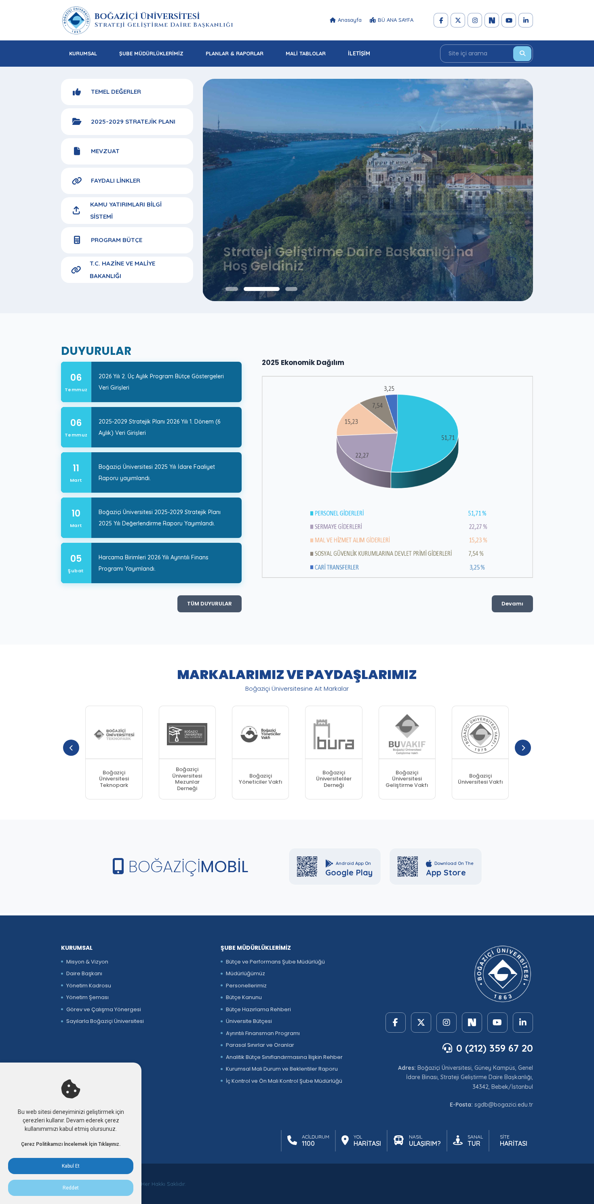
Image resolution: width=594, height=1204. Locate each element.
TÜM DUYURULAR (209, 603)
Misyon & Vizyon (87, 962)
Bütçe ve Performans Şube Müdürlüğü (275, 962)
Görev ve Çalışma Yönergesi (103, 1009)
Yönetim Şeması (87, 997)
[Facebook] (441, 20)
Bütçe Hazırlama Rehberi (258, 1009)
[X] (458, 20)
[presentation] (71, 748)
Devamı (512, 603)
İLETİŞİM (359, 53)
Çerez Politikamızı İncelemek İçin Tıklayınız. (70, 1144)
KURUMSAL (83, 53)
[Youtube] (508, 20)
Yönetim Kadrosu (88, 985)
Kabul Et (71, 1166)
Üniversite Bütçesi (249, 1021)
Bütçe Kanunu (244, 997)
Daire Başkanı (84, 973)
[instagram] (475, 20)
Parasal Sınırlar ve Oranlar (260, 1045)
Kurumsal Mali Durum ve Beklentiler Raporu (282, 1069)
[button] (231, 289)
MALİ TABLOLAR (306, 53)
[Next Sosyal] (491, 20)
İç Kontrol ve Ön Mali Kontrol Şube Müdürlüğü (284, 1081)
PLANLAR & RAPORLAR (234, 53)
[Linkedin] (525, 20)
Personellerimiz (246, 985)
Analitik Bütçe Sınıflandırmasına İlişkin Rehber (284, 1057)
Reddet (71, 1188)
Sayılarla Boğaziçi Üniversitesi (105, 1021)
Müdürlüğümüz (245, 973)
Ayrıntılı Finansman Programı (263, 1033)
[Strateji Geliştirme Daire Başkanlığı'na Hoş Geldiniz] (368, 190)
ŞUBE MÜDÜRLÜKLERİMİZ (151, 53)
